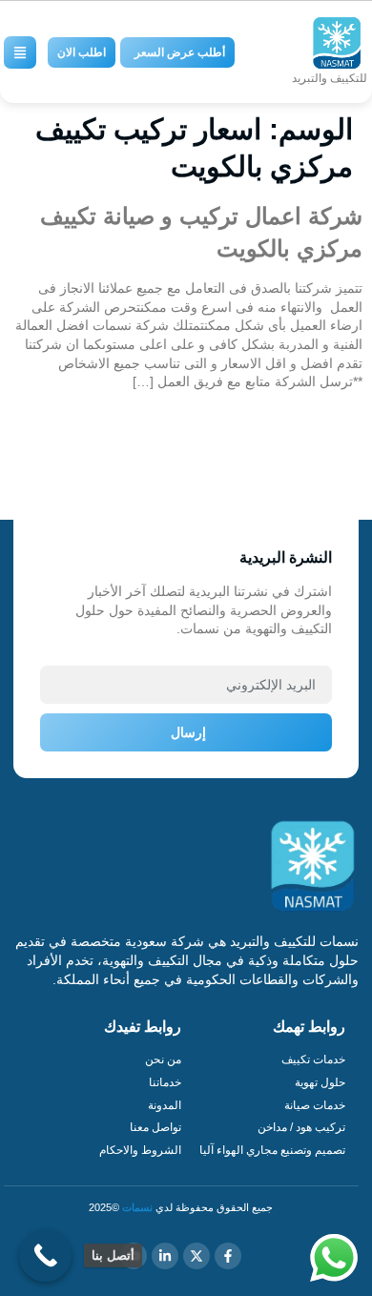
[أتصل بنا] (45, 1255)
